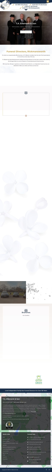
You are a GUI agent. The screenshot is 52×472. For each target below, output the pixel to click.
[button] (48, 1)
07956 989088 (33, 411)
